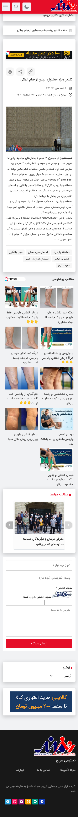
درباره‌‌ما (20, 770)
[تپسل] (8, 53)
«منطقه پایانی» (61, 252)
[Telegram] (8, 801)
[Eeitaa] (28, 801)
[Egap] (21, 801)
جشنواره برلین (62, 259)
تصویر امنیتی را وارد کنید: (37, 597)
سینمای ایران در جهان (37, 259)
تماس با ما (43, 770)
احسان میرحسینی (38, 252)
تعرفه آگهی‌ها (68, 770)
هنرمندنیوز (66, 158)
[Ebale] (35, 801)
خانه (65, 30)
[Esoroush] (42, 801)
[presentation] (68, 525)
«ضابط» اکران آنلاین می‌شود (57, 15)
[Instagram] (14, 801)
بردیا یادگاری (15, 252)
